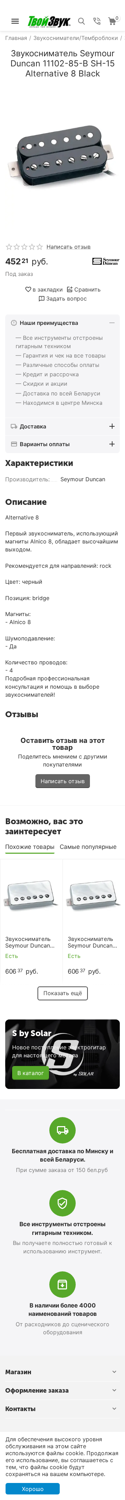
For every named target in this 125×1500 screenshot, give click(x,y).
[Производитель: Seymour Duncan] (106, 260)
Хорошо (33, 1488)
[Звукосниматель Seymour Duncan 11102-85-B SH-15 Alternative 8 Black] (62, 158)
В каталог (30, 1072)
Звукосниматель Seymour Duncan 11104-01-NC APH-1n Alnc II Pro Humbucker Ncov (92, 942)
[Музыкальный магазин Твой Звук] (49, 20)
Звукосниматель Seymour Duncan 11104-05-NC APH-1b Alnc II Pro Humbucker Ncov (30, 942)
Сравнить (87, 289)
